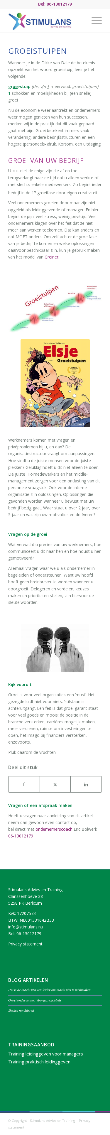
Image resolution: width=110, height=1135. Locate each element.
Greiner (51, 257)
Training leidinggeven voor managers (45, 1054)
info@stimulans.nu (25, 927)
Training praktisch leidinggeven (39, 1062)
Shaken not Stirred (21, 1010)
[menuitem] (94, 20)
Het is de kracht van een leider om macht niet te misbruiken (49, 989)
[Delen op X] (55, 784)
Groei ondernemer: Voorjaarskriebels (34, 1000)
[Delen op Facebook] (24, 784)
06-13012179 (20, 836)
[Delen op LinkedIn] (86, 784)
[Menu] (94, 20)
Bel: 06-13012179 (55, 4)
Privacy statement (25, 944)
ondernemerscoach (53, 829)
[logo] (45, 20)
